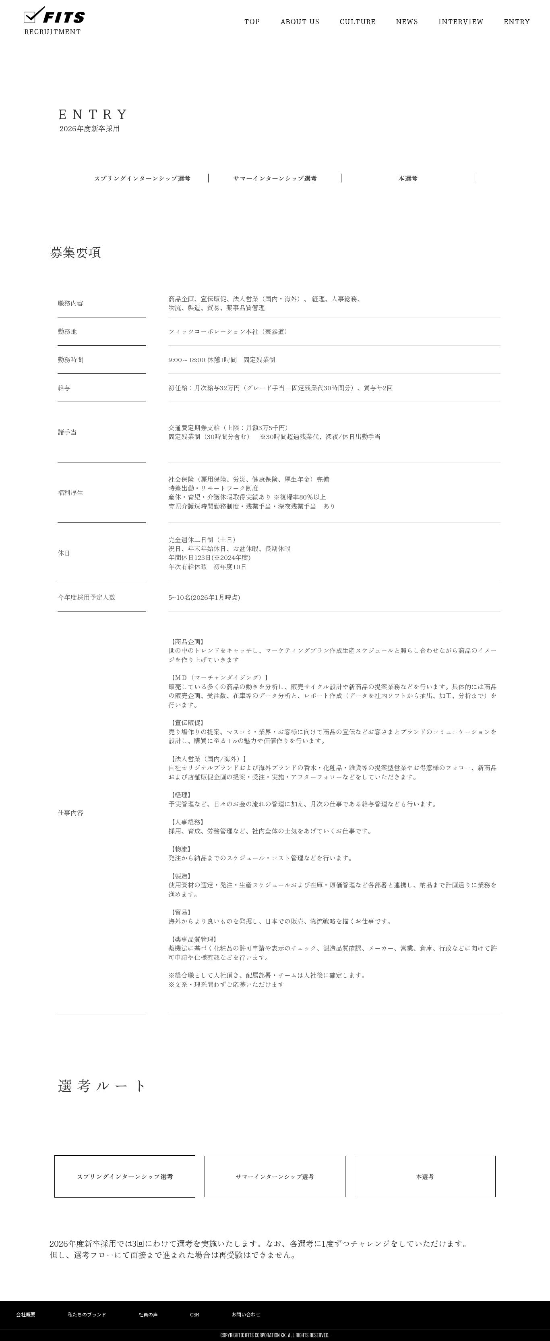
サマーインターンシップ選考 (275, 178)
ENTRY (517, 21)
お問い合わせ (246, 1314)
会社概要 (25, 1314)
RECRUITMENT (52, 31)
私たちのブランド (87, 1314)
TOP (252, 21)
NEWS (407, 21)
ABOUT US (299, 21)
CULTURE (357, 21)
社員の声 (148, 1314)
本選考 (408, 178)
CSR (194, 1314)
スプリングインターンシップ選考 (142, 178)
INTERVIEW (461, 21)
